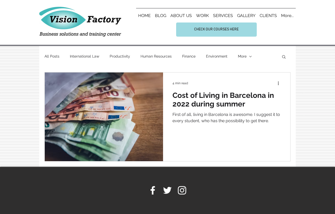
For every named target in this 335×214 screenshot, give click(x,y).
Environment (216, 56)
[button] (283, 57)
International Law (84, 56)
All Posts (51, 56)
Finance (189, 56)
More (242, 56)
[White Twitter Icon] (167, 190)
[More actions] (280, 83)
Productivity (120, 56)
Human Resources (156, 56)
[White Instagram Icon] (182, 190)
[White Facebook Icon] (152, 190)
